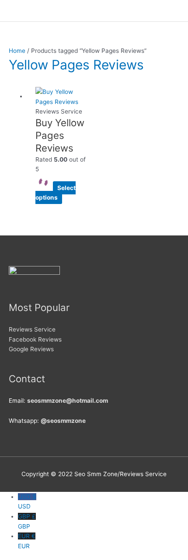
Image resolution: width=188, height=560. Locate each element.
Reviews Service (32, 329)
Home (17, 50)
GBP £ (27, 521)
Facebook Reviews (35, 339)
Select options (55, 192)
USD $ (27, 501)
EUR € (26, 541)
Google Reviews (31, 349)
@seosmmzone (63, 420)
